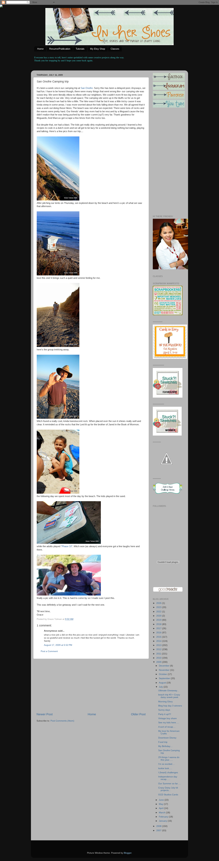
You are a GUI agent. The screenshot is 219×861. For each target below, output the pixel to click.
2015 (159, 637)
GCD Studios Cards (168, 794)
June (161, 800)
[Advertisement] (91, 685)
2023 (159, 607)
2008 (159, 826)
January (163, 821)
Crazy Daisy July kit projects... (168, 789)
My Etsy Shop (97, 48)
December (164, 666)
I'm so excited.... (166, 764)
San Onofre (87, 88)
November (164, 670)
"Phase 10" (66, 546)
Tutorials (80, 48)
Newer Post (45, 714)
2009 (159, 662)
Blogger (127, 853)
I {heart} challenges (168, 772)
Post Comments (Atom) (62, 721)
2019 (159, 620)
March (162, 812)
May (161, 804)
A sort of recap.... (167, 727)
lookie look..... (165, 768)
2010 (159, 658)
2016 (159, 632)
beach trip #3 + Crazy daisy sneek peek (169, 696)
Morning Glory (165, 701)
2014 (159, 641)
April (161, 808)
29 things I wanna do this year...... (168, 758)
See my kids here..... (168, 722)
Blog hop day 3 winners (170, 706)
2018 (159, 624)
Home (40, 48)
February (164, 817)
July (161, 687)
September (165, 678)
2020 (159, 616)
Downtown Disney (167, 738)
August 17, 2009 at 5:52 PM (58, 645)
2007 (159, 830)
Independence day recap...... (167, 777)
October (163, 674)
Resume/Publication (59, 48)
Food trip (162, 742)
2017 (159, 628)
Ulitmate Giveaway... (168, 690)
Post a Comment (49, 651)
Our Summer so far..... (169, 783)
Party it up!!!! (164, 714)
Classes (115, 48)
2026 (159, 603)
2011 (159, 654)
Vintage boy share (167, 718)
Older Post (138, 714)
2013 (159, 645)
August (163, 682)
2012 (159, 649)
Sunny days (164, 710)
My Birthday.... (165, 746)
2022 (159, 611)
